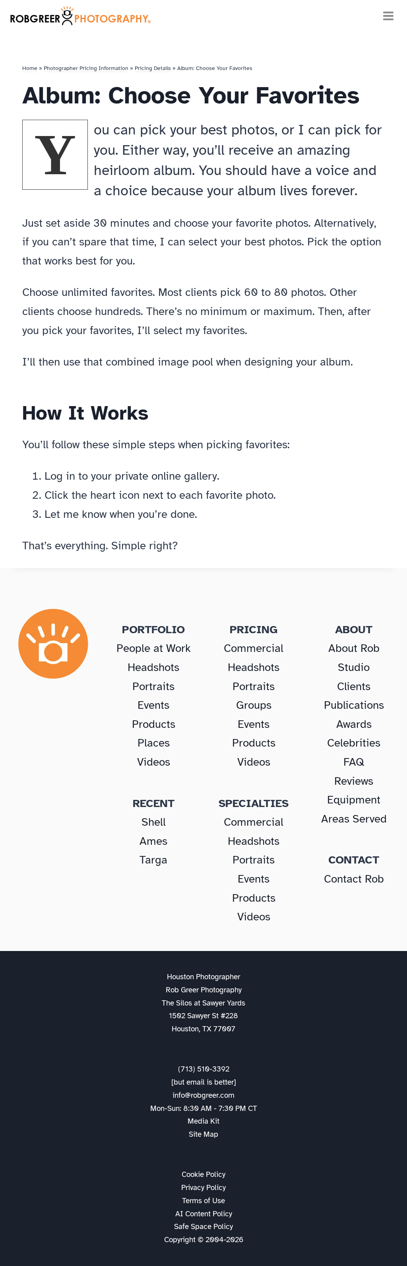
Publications (354, 705)
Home (29, 68)
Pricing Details (153, 68)
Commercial (253, 648)
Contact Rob (354, 879)
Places (154, 743)
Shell (153, 822)
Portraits (153, 686)
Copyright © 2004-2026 (203, 1240)
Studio (354, 667)
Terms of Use (203, 1201)
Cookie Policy (203, 1174)
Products (153, 724)
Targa (153, 860)
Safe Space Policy (203, 1226)
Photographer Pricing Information (86, 68)
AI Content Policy (203, 1214)
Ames (153, 841)
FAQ (353, 762)
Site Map (203, 1134)
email (195, 1082)
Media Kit (203, 1121)
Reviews (353, 781)
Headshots (153, 667)
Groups (253, 705)
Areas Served (354, 819)
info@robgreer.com (203, 1095)
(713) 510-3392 (203, 1069)
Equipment (353, 800)
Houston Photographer (203, 977)
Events (153, 705)
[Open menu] (387, 16)
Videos (153, 762)
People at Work (153, 648)
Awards (354, 724)
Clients (353, 686)
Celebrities (353, 743)
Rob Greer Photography (204, 990)
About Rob (354, 648)
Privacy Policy (203, 1187)
